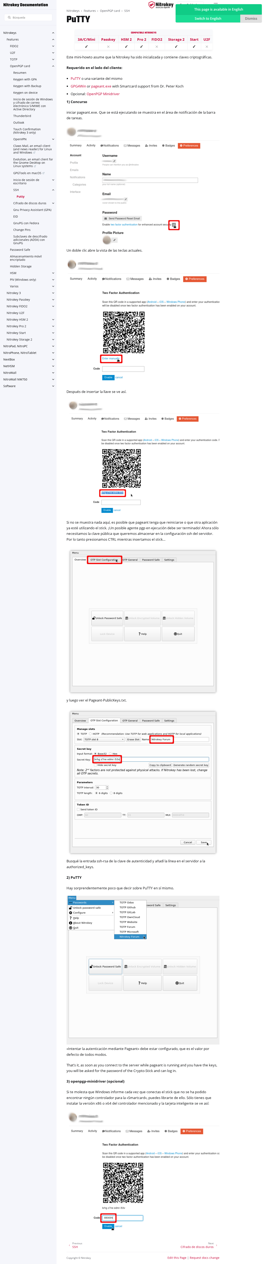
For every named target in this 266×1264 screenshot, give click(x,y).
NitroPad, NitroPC (15, 346)
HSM (13, 273)
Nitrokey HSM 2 (17, 319)
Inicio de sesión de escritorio (26, 181)
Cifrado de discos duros (29, 203)
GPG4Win (78, 86)
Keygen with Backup (27, 86)
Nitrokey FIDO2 (17, 306)
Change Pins (22, 230)
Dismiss (251, 18)
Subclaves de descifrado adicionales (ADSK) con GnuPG (30, 239)
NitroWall (9, 373)
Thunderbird (22, 116)
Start (194, 39)
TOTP (13, 59)
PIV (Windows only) (23, 280)
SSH (16, 190)
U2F (12, 53)
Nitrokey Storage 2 (19, 339)
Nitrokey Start (16, 333)
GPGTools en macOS (27, 173)
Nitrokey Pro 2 (16, 326)
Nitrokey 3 (14, 293)
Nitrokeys (9, 33)
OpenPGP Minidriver (103, 93)
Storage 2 (176, 39)
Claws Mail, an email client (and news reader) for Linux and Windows (32, 149)
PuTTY (76, 78)
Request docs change (204, 1258)
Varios (14, 286)
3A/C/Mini (86, 39)
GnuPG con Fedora (26, 223)
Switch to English (208, 18)
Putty (21, 196)
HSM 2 (126, 39)
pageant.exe (101, 86)
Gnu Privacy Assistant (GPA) (32, 210)
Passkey (108, 39)
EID (15, 216)
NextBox (9, 359)
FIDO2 (14, 46)
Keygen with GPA (25, 79)
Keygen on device (25, 93)
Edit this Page (176, 1258)
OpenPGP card (20, 66)
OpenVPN (20, 139)
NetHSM (9, 366)
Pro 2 (141, 39)
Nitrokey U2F (15, 313)
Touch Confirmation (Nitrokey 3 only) (27, 130)
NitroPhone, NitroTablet (19, 353)
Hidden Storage (21, 266)
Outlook (18, 122)
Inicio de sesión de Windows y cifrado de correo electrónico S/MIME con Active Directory (33, 104)
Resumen (19, 73)
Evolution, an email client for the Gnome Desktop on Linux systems (33, 162)
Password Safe (20, 250)
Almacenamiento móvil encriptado (26, 258)
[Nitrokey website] (161, 5)
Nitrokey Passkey (18, 300)
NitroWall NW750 (15, 379)
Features (13, 39)
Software (9, 386)
